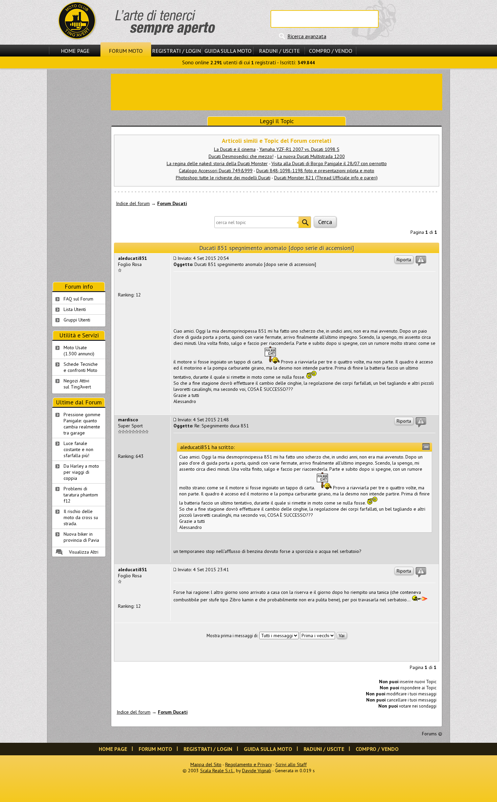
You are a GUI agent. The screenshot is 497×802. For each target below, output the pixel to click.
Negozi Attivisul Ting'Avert (77, 384)
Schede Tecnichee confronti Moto (81, 367)
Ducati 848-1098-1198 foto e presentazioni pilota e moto (315, 171)
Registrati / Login (176, 50)
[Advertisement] (276, 91)
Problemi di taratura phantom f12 (81, 495)
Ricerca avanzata (306, 36)
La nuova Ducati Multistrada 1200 (311, 156)
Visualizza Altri (83, 552)
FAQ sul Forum (78, 299)
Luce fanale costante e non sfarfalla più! (78, 449)
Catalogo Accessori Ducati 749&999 (216, 171)
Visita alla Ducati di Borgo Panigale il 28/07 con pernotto (329, 163)
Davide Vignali (256, 770)
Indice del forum (133, 203)
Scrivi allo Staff (291, 764)
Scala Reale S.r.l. (217, 770)
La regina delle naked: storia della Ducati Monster (217, 163)
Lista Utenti (75, 309)
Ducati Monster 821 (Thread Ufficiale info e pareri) (326, 178)
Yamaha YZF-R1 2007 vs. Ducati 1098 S (299, 149)
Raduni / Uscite (279, 50)
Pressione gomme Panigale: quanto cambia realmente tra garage (82, 423)
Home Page (75, 50)
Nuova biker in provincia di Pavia (81, 537)
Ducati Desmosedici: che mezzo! (241, 156)
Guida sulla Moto (228, 50)
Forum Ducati (172, 203)
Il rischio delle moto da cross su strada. (81, 517)
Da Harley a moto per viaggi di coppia (81, 472)
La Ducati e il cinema (235, 149)
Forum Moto (126, 50)
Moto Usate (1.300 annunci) (79, 350)
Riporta (404, 260)
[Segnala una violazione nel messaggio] (421, 261)
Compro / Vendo (330, 50)
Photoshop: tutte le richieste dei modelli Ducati (223, 178)
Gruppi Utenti (77, 320)
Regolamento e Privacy (248, 764)
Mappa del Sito (205, 764)
